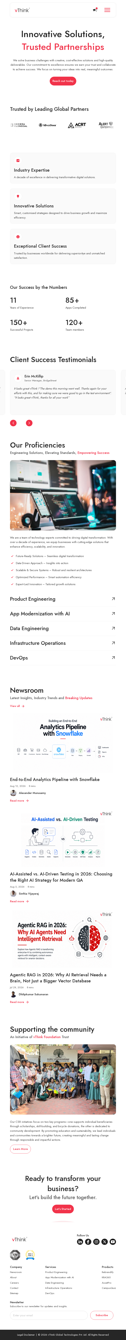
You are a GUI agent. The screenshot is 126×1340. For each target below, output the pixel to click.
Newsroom (16, 1272)
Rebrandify (108, 1272)
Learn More (20, 1149)
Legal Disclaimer (26, 1335)
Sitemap (14, 1293)
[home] (22, 10)
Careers (14, 1283)
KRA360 (106, 1277)
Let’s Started (63, 1209)
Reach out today (63, 81)
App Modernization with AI (59, 1277)
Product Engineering (56, 1272)
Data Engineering (54, 1283)
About (13, 1277)
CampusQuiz (109, 1288)
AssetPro (106, 1283)
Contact (14, 1288)
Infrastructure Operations (58, 1288)
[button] (107, 10)
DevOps (49, 1293)
